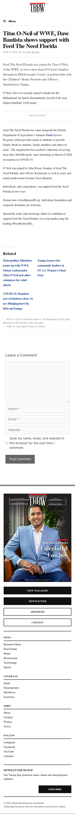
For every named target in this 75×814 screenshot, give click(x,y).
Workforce (9, 692)
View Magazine (37, 590)
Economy (9, 696)
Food (49, 135)
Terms (7, 726)
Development (11, 687)
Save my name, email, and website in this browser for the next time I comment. (36, 442)
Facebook (9, 746)
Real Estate (10, 649)
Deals (7, 683)
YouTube (9, 751)
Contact (37, 622)
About (7, 712)
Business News (12, 644)
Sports (7, 667)
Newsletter (37, 601)
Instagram (9, 742)
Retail (7, 653)
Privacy (8, 721)
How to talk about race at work (26, 326)
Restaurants (11, 658)
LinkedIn (8, 756)
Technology (10, 662)
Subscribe (55, 789)
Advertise (37, 611)
